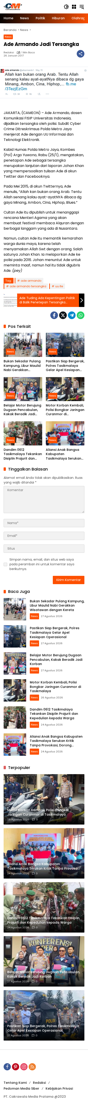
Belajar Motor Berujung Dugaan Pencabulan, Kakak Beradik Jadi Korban (22, 410)
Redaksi (9, 52)
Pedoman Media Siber (21, 1088)
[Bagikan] (80, 54)
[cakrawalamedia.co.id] (31, 6)
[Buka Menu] (74, 6)
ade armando (31, 281)
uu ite (59, 286)
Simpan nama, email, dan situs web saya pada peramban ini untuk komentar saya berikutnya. (41, 564)
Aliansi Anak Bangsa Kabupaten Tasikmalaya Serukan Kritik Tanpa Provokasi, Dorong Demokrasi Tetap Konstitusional (64, 454)
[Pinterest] (15, 1066)
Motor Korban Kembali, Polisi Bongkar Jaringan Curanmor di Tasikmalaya (65, 410)
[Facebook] (54, 315)
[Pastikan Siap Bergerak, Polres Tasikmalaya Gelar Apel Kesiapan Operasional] (65, 345)
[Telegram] (72, 315)
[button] (66, 6)
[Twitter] (63, 315)
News (8, 37)
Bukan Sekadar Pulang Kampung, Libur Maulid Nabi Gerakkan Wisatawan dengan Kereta (22, 365)
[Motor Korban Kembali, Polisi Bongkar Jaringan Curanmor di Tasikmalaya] (65, 389)
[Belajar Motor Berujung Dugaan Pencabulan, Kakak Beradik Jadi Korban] (23, 389)
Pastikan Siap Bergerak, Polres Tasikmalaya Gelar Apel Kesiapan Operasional (65, 365)
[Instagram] (24, 1066)
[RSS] (32, 1066)
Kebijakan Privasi (59, 1088)
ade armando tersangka (28, 286)
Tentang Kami (15, 1082)
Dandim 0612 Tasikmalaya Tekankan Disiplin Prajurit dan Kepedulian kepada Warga (23, 454)
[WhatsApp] (80, 315)
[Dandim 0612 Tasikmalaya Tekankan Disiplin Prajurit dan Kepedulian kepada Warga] (23, 433)
